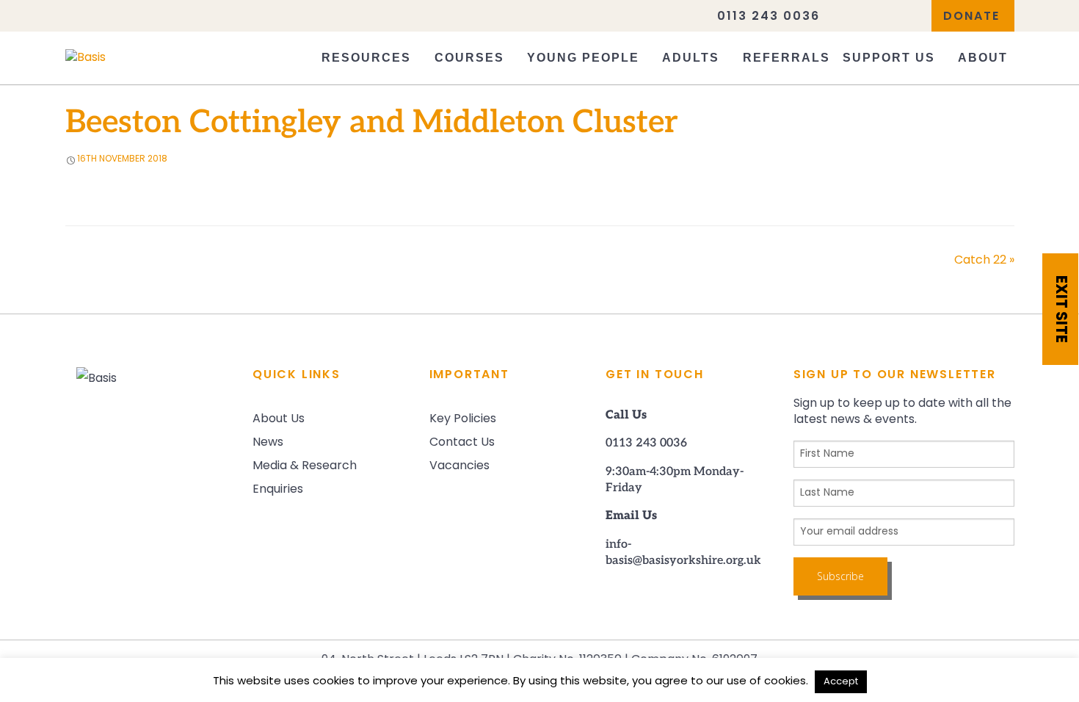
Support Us (889, 57)
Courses (469, 57)
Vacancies (459, 466)
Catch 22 (984, 261)
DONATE (971, 17)
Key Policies (462, 419)
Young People (583, 57)
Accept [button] (841, 682)
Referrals (786, 57)
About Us (279, 419)
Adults (690, 57)
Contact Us (462, 443)
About (983, 57)
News (268, 443)
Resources (366, 57)
